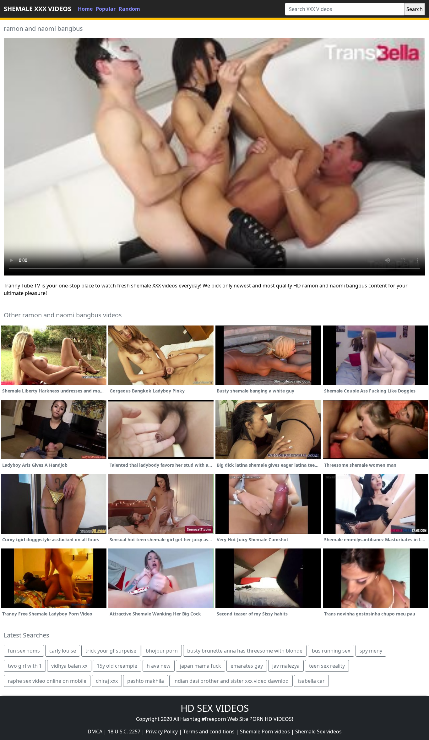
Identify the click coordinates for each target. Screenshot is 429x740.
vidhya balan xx (69, 665)
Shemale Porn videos (265, 731)
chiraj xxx (107, 680)
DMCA (95, 731)
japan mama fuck (200, 665)
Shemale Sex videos (318, 731)
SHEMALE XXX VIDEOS (37, 8)
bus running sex (331, 650)
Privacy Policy (162, 731)
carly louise (62, 650)
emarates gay (247, 665)
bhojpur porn (162, 650)
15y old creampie (117, 665)
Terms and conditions (209, 731)
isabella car (311, 680)
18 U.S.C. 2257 (124, 731)
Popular (106, 8)
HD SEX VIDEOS (215, 708)
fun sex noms (24, 650)
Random (129, 8)
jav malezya (286, 665)
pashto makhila (145, 680)
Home (85, 8)
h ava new (159, 665)
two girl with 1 (25, 665)
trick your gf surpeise (110, 650)
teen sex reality (327, 665)
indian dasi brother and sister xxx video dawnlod (231, 680)
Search (414, 9)
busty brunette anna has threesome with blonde (244, 650)
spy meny (371, 650)
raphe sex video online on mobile (47, 680)
